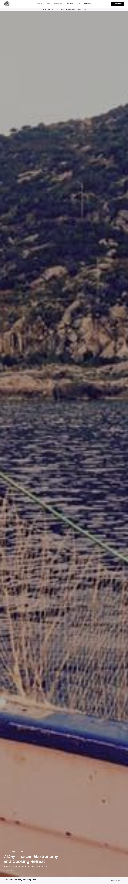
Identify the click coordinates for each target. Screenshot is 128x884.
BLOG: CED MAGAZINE (73, 4)
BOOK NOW (118, 4)
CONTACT (87, 4)
